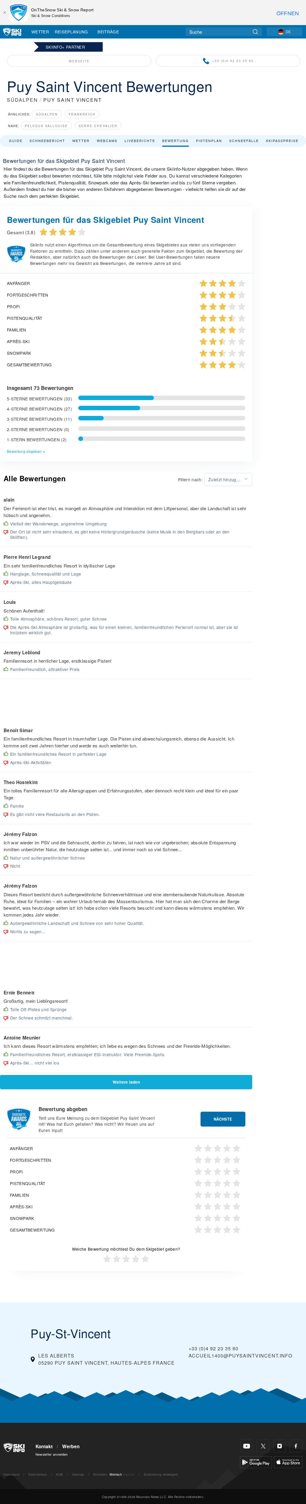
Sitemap (78, 1474)
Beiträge (108, 32)
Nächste (223, 1119)
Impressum (11, 1474)
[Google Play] (256, 1461)
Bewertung (175, 140)
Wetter (40, 32)
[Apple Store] (288, 1461)
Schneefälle (244, 140)
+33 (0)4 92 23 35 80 (233, 60)
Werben (70, 1446)
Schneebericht (47, 140)
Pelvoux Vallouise (46, 126)
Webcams (107, 140)
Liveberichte (140, 140)
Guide (15, 140)
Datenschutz (37, 1474)
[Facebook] (296, 1446)
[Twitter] (263, 1446)
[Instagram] (279, 1446)
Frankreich (82, 114)
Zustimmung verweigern (161, 1474)
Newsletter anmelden (52, 1454)
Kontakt (44, 1446)
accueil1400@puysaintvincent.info (240, 1355)
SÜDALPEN (22, 99)
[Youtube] (246, 1446)
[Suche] (255, 31)
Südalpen (47, 114)
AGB (59, 1474)
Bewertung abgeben (24, 451)
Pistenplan (209, 140)
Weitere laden (126, 1082)
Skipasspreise (282, 140)
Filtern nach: (190, 479)
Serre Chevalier (98, 126)
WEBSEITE (79, 61)
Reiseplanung (71, 32)
